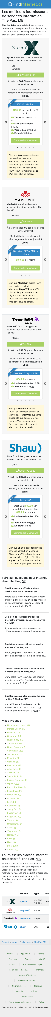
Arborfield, (14, 769)
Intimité (42, 959)
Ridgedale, (14, 816)
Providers (13, 959)
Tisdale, (12, 820)
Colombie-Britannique (32, 964)
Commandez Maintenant (25, 140)
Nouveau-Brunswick (26, 980)
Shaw (23, 927)
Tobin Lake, (14, 754)
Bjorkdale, (13, 805)
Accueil (10, 954)
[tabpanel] (25, 122)
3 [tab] (25, 147)
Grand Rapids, (16, 747)
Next (45, 122)
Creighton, (14, 736)
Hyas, (11, 842)
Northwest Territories (27, 975)
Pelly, (11, 838)
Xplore (23, 901)
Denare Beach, (16, 728)
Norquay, (13, 835)
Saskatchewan (27, 996)
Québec (33, 991)
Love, (11, 802)
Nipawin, (13, 783)
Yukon (41, 1002)
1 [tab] (17, 147)
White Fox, (14, 794)
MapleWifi (25, 910)
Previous (6, 122)
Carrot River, (15, 750)
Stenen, (12, 849)
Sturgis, (12, 846)
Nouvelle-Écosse (19, 986)
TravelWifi (25, 918)
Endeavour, (14, 813)
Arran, (11, 827)
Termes (28, 959)
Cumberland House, (18, 725)
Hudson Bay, (15, 739)
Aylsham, (13, 772)
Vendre (41, 954)
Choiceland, (14, 824)
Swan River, (14, 791)
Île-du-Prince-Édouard (19, 970)
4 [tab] (29, 147)
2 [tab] (21, 147)
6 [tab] (35, 540)
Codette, (13, 798)
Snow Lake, (14, 743)
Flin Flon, (13, 732)
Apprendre (25, 954)
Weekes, (13, 761)
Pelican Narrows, (17, 780)
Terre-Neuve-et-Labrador (20, 1002)
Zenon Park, (14, 776)
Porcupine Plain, (16, 787)
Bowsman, (14, 765)
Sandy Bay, (14, 809)
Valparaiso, (14, 831)
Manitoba (40, 970)
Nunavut (38, 986)
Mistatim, (13, 758)
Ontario (19, 991)
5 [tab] (33, 147)
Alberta (12, 964)
